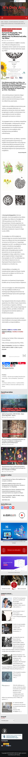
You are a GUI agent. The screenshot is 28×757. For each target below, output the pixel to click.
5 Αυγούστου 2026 (11, 417)
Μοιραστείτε (8, 368)
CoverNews (10, 754)
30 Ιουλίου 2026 (10, 444)
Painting (16, 408)
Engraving (4, 29)
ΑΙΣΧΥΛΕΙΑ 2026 (6, 499)
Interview (14, 434)
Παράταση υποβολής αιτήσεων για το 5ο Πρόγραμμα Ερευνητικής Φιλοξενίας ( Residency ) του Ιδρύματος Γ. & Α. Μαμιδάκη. (13, 485)
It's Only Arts (14, 7)
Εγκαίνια (13, 29)
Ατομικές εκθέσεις (6, 410)
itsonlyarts (5, 40)
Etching (9, 29)
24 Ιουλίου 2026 (10, 471)
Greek (17, 1)
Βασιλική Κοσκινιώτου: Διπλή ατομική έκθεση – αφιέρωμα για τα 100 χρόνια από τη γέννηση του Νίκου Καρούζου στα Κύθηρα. (13, 468)
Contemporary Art (9, 408)
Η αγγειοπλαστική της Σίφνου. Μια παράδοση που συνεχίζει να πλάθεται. (13, 480)
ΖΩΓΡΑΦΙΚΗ (19, 410)
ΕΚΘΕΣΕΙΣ (4, 30)
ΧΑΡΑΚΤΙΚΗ (10, 30)
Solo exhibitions (22, 408)
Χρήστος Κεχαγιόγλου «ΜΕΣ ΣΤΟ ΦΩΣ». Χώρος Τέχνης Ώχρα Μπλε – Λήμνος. (13, 414)
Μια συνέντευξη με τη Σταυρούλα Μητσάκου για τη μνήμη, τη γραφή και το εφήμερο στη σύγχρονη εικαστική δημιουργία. (13, 441)
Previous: (13, 376)
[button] (2, 17)
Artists (4, 408)
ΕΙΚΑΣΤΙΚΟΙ (19, 29)
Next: (13, 383)
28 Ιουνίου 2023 (11, 40)
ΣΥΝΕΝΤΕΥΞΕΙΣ (5, 435)
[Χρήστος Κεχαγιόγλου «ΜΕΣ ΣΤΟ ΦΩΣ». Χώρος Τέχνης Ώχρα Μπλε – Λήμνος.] (14, 403)
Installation (8, 434)
